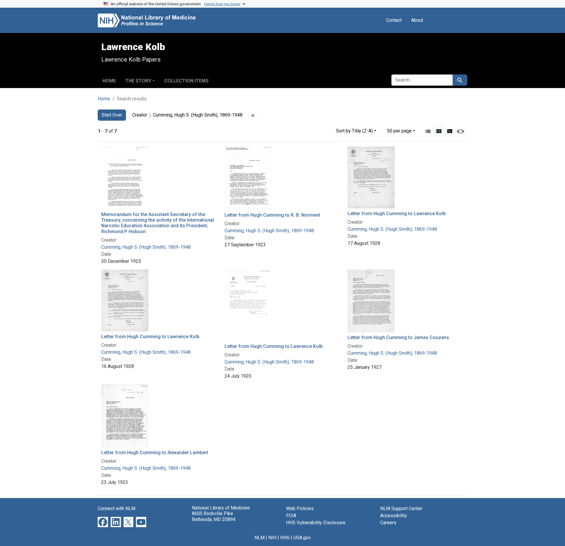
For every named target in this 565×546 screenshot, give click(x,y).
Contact (394, 20)
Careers (388, 522)
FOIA (291, 515)
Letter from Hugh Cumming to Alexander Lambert (154, 452)
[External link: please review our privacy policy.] (103, 522)
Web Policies (300, 508)
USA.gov (302, 537)
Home (109, 81)
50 (399, 131)
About (417, 20)
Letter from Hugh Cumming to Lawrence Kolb (397, 213)
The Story (138, 81)
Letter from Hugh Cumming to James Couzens (398, 337)
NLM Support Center (401, 508)
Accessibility (393, 515)
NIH (272, 537)
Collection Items (186, 81)
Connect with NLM (116, 508)
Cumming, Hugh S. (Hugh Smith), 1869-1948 (146, 247)
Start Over (112, 115)
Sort (354, 131)
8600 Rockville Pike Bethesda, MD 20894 (213, 516)
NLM (260, 537)
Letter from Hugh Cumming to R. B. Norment (272, 215)
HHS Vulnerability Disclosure (315, 522)
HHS (285, 537)
